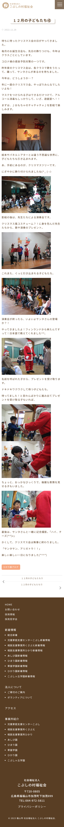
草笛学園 (13, 750)
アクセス (10, 708)
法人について (13, 687)
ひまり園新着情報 (18, 660)
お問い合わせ (12, 609)
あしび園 (13, 739)
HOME (8, 604)
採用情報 (10, 614)
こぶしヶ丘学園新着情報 (21, 676)
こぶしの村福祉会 (32, 782)
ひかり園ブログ (11, 567)
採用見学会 (11, 619)
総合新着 (13, 635)
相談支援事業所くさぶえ (21, 729)
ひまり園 (13, 745)
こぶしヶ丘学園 (16, 760)
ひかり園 (13, 755)
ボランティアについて (20, 697)
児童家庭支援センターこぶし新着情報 (29, 640)
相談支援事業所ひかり (20, 734)
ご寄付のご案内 (16, 692)
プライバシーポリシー (32, 806)
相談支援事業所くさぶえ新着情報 (26, 645)
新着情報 (10, 630)
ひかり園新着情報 (18, 671)
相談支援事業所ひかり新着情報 (25, 650)
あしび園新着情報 (18, 655)
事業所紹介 (12, 719)
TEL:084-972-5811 (32, 800)
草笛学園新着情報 (18, 666)
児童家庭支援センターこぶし (24, 724)
